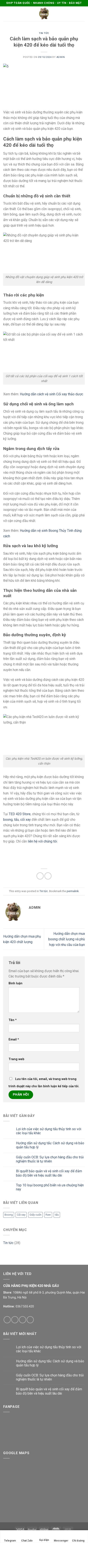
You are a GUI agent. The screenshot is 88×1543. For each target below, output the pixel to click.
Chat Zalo (27, 1540)
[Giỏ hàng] (83, 14)
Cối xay (21, 1214)
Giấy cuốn (35, 1214)
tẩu (57, 1214)
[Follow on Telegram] (30, 1319)
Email (14, 1039)
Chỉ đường (78, 1540)
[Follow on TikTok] (22, 1319)
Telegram (10, 1540)
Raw (48, 1214)
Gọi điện (44, 1540)
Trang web (16, 1059)
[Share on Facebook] (40, 875)
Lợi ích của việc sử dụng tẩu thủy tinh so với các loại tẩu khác (48, 1131)
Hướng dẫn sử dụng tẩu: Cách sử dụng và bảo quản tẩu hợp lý (50, 1145)
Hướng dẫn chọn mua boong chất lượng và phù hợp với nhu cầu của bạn (66, 939)
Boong (8, 1214)
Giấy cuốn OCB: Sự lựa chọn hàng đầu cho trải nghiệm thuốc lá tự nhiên (50, 1159)
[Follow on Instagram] (14, 1319)
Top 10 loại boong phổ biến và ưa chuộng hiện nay (50, 1187)
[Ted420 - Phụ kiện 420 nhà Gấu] (44, 13)
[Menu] (5, 14)
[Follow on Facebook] (7, 1319)
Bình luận (15, 983)
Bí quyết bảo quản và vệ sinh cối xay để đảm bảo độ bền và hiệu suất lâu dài (49, 1173)
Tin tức (44, 33)
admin (60, 57)
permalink (73, 891)
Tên (13, 1020)
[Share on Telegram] (47, 875)
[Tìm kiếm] (76, 14)
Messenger (61, 1540)
